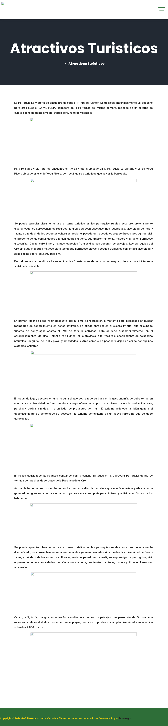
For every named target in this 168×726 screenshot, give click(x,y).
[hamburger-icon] (161, 9)
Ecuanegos (125, 718)
